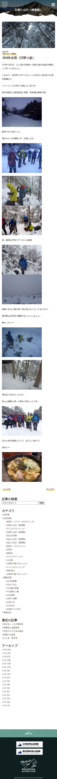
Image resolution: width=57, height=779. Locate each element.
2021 (5, 667)
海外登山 (11, 570)
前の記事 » (50, 489)
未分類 (6, 514)
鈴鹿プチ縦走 (9, 634)
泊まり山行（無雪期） (17, 542)
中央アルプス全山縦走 (13, 631)
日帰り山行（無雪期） (17, 525)
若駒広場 (7, 577)
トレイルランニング (16, 567)
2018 (5, 677)
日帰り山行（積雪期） (17, 532)
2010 (5, 705)
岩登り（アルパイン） (17, 546)
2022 (5, 663)
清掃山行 (7, 612)
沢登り (10, 549)
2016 (5, 684)
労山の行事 (12, 535)
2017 (5, 681)
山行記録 (7, 518)
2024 (5, 656)
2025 (5, 653)
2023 (5, 660)
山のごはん (12, 584)
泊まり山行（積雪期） (17, 539)
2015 (5, 688)
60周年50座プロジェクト (17, 574)
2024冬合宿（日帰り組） (19, 58)
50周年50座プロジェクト (17, 563)
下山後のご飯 (13, 591)
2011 (5, 702)
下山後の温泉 (13, 588)
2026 (5, 649)
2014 (5, 691)
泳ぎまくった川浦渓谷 (13, 624)
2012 (5, 698)
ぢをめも (11, 605)
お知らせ (11, 602)
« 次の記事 (6, 489)
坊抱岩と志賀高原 (11, 627)
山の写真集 (12, 581)
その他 (10, 560)
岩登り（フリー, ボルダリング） (21, 521)
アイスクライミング (16, 528)
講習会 (10, 553)
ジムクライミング (15, 556)
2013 (5, 695)
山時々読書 (12, 598)
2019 (5, 674)
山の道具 (11, 595)
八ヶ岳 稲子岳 (10, 638)
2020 (5, 670)
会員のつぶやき (14, 609)
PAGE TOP (28, 733)
